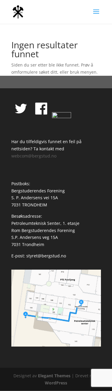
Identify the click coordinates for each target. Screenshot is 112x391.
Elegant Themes (54, 375)
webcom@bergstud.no (33, 156)
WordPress (56, 383)
